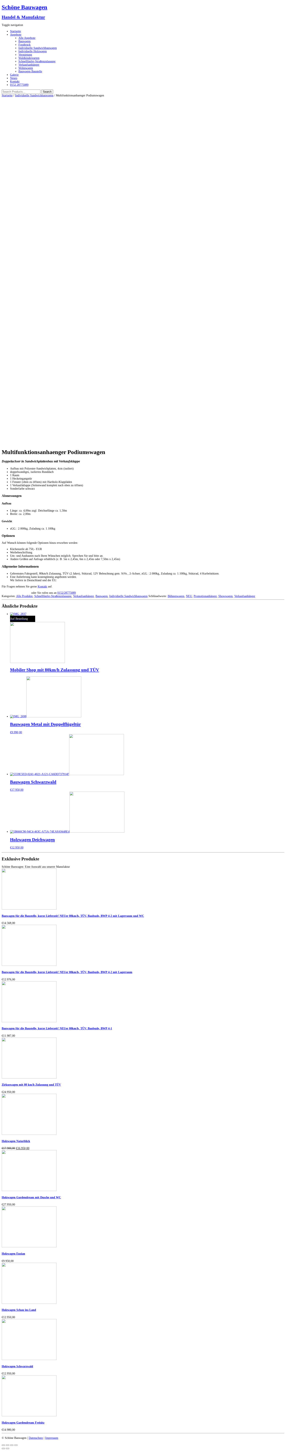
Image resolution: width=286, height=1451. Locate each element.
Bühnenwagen (176, 596)
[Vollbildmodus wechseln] (11, 1445)
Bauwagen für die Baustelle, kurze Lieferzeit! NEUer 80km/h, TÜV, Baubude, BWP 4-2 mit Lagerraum (67, 972)
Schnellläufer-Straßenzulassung (36, 61)
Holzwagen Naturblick (16, 1141)
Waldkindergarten (28, 58)
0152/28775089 (66, 592)
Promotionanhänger (205, 596)
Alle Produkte (24, 596)
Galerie (14, 74)
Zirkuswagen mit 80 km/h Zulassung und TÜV (31, 1084)
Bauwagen (24, 41)
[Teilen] (7, 1445)
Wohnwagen (25, 68)
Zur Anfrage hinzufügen (16, 592)
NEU (189, 596)
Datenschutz (36, 1437)
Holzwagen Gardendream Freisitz (23, 1422)
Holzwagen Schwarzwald (17, 1366)
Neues (13, 78)
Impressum (51, 1437)
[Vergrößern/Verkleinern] (16, 1445)
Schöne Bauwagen (24, 7)
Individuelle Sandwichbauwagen (37, 48)
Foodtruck (24, 44)
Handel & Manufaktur (23, 17)
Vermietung (25, 54)
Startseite (15, 31)
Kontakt (14, 81)
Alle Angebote (26, 38)
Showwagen (225, 596)
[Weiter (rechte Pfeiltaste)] (7, 1448)
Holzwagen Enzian (13, 1253)
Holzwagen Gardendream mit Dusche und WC (31, 1197)
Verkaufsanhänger (28, 64)
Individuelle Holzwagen (32, 51)
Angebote (15, 34)
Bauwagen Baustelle (30, 71)
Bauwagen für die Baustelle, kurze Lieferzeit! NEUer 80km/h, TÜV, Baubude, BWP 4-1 (57, 1028)
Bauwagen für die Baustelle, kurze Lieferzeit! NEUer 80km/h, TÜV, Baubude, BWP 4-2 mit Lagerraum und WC (73, 915)
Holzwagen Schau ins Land (19, 1310)
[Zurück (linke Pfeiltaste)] (3, 1448)
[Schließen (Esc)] (3, 1445)
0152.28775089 (19, 84)
